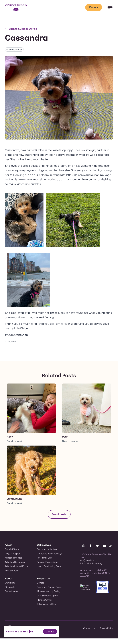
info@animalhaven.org (91, 563)
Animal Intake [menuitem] (11, 570)
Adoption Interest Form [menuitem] (16, 566)
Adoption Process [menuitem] (13, 557)
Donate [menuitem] (40, 582)
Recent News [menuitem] (11, 591)
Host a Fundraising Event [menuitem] (49, 566)
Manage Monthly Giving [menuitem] (48, 591)
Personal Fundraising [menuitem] (47, 562)
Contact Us (89, 628)
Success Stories (14, 49)
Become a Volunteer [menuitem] (47, 549)
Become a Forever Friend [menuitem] (49, 587)
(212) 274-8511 (87, 560)
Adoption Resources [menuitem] (15, 562)
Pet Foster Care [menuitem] (45, 557)
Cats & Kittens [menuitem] (12, 549)
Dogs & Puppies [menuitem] (12, 553)
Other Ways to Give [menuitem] (46, 604)
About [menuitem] (8, 578)
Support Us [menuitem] (43, 578)
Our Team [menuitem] (10, 582)
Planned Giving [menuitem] (44, 599)
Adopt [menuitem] (8, 545)
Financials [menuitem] (10, 587)
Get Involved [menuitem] (44, 545)
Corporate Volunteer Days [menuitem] (49, 553)
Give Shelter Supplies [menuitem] (47, 595)
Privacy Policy (106, 628)
